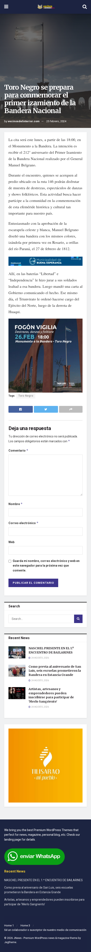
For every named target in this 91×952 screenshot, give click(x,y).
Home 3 (25, 925)
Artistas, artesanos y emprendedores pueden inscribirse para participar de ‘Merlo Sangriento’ (51, 695)
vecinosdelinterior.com (24, 121)
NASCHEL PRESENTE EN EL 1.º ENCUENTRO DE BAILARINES (51, 650)
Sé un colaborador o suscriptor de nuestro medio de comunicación (45, 930)
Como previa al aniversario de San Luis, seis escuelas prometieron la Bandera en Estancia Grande (55, 671)
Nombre (15, 504)
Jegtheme (10, 942)
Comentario (18, 450)
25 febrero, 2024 (56, 121)
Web (11, 542)
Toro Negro (25, 396)
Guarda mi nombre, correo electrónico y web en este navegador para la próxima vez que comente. (46, 566)
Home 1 (9, 925)
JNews (18, 938)
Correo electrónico (23, 523)
